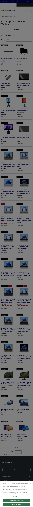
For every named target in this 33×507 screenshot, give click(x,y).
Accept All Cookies (16, 504)
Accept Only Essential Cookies (16, 500)
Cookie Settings (16, 496)
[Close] (30, 483)
